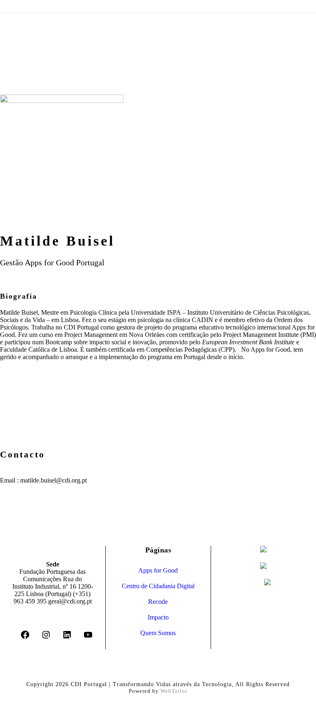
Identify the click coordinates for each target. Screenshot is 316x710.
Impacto (158, 617)
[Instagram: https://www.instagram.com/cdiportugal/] (46, 637)
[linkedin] (2, 228)
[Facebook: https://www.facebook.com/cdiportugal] (25, 637)
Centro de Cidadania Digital (158, 585)
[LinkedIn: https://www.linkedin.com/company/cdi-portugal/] (67, 637)
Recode (158, 601)
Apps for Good (158, 570)
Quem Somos (158, 632)
